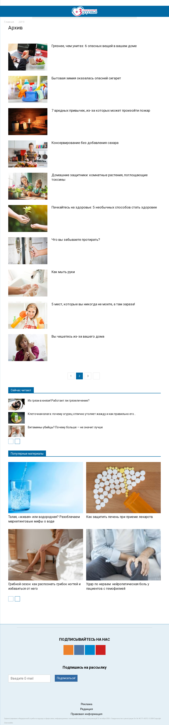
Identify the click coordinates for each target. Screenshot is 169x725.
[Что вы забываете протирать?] (27, 250)
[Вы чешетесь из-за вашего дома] (27, 347)
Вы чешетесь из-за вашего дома (78, 336)
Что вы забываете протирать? (76, 239)
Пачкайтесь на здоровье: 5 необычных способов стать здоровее (104, 207)
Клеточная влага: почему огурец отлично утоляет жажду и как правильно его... (82, 414)
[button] (163, 11)
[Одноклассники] (68, 650)
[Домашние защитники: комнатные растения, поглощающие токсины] (27, 186)
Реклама (86, 704)
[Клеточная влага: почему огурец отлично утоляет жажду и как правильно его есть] (16, 418)
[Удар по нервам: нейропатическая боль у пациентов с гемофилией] (123, 554)
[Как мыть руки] (27, 283)
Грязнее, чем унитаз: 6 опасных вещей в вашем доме (94, 46)
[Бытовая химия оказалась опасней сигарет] (27, 89)
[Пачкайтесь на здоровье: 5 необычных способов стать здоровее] (27, 218)
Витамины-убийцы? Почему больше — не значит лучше (65, 427)
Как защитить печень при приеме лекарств (119, 517)
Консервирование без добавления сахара (85, 143)
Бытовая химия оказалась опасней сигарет (86, 78)
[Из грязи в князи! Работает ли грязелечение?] (16, 404)
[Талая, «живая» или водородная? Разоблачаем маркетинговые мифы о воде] (45, 487)
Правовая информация (86, 714)
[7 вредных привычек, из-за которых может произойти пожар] (27, 121)
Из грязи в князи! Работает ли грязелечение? (58, 400)
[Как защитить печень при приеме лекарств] (123, 487)
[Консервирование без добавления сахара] (27, 153)
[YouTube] (101, 650)
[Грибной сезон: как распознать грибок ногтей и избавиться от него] (45, 554)
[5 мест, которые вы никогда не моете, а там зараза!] (27, 315)
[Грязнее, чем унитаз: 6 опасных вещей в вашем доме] (27, 57)
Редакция (86, 709)
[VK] (79, 650)
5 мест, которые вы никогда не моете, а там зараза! (93, 304)
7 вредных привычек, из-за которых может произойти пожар (101, 110)
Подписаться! (66, 678)
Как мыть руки (63, 272)
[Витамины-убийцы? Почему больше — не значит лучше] (16, 431)
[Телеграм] (90, 650)
